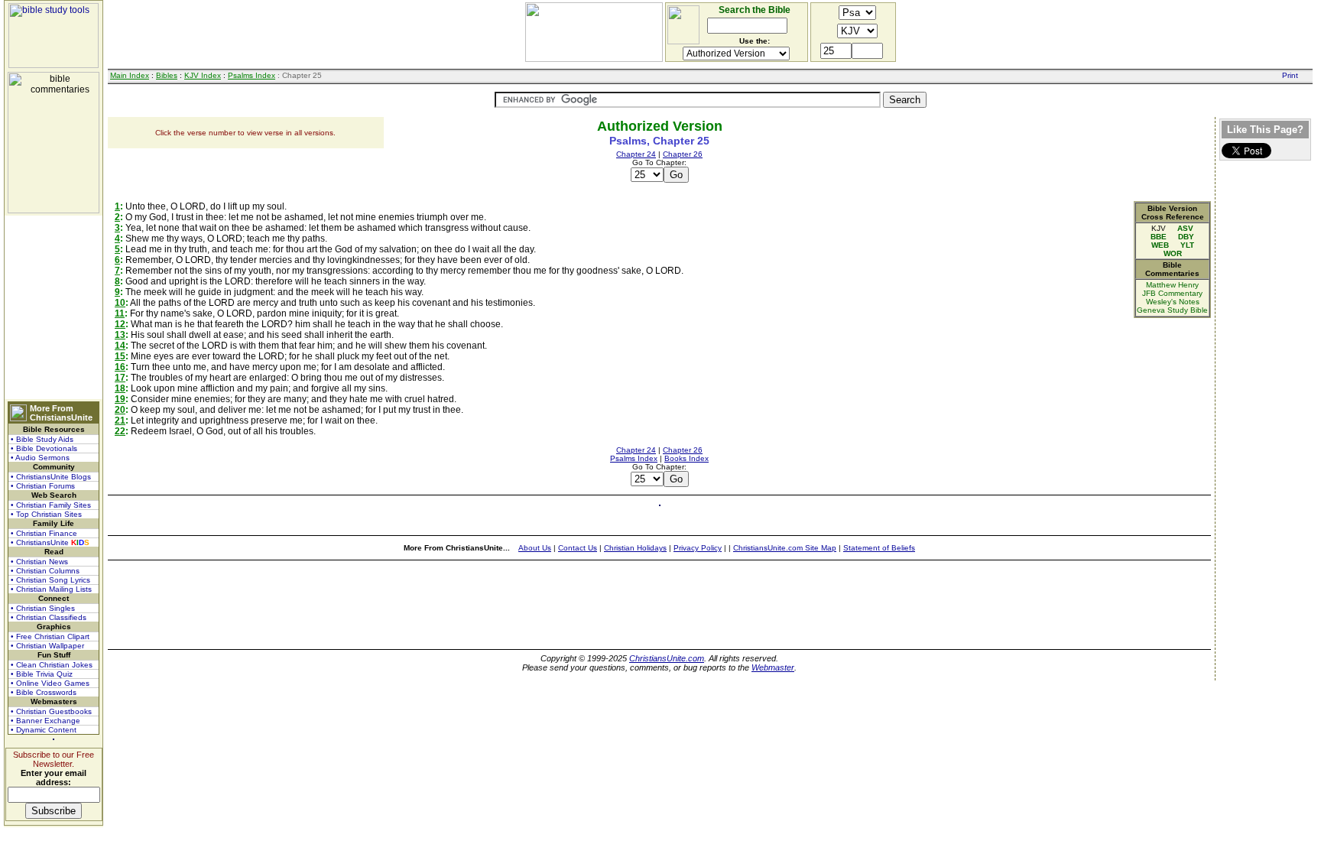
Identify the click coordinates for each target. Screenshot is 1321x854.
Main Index (129, 75)
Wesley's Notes (1172, 301)
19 (120, 399)
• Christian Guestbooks (51, 711)
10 (120, 302)
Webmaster (772, 667)
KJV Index (202, 75)
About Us (534, 548)
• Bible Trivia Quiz (42, 674)
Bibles (166, 75)
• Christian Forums (43, 486)
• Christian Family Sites (51, 505)
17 (120, 377)
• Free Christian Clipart (50, 636)
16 (120, 367)
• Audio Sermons (40, 457)
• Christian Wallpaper (47, 645)
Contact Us (577, 548)
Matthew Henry (1172, 285)
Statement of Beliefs (879, 548)
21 (120, 420)
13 (120, 335)
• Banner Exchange (45, 720)
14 (120, 345)
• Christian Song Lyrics (50, 580)
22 (120, 431)
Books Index (686, 458)
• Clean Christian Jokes (52, 665)
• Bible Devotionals (44, 448)
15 (120, 356)
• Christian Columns (45, 571)
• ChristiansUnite (50, 542)
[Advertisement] (53, 307)
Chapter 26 (683, 154)
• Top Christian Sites (46, 514)
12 (120, 324)
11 (120, 313)
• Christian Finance (44, 533)
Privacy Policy (697, 548)
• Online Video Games (50, 683)
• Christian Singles (43, 608)
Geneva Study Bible (1172, 310)
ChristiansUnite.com (666, 658)
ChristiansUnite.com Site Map (784, 548)
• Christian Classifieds (48, 617)
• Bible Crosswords (43, 692)
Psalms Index (251, 75)
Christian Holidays (635, 548)
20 (120, 409)
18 (120, 388)
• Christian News (39, 561)
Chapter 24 (636, 154)
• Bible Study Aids (42, 439)
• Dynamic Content (43, 730)
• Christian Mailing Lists (51, 589)
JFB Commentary (1172, 293)
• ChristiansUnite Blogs (51, 476)
